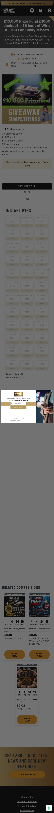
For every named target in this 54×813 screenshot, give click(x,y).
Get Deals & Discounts (18, 407)
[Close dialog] (52, 391)
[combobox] (12, 403)
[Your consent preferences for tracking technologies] (49, 808)
